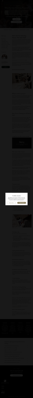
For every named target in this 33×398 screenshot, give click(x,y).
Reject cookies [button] (11, 202)
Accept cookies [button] (21, 202)
